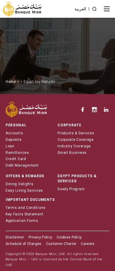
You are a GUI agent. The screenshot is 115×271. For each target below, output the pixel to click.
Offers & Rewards (25, 176)
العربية (80, 9)
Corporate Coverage (76, 140)
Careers (87, 244)
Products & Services (76, 133)
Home (11, 82)
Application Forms (22, 221)
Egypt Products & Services (77, 178)
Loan (10, 146)
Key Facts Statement (24, 214)
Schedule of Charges (24, 244)
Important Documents (30, 200)
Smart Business (72, 153)
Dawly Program (71, 189)
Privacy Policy (40, 237)
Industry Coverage (74, 146)
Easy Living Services (24, 190)
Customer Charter (61, 244)
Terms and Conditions (26, 208)
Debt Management (22, 165)
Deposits (14, 140)
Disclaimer (15, 237)
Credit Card (16, 159)
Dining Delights (20, 184)
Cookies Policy (69, 237)
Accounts (14, 133)
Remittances (17, 153)
